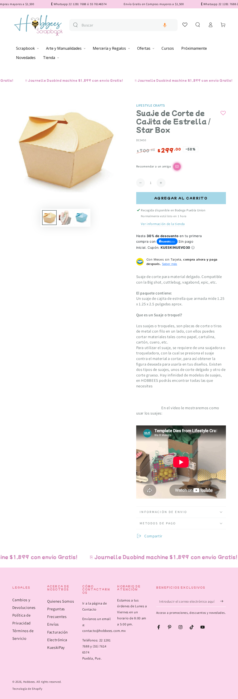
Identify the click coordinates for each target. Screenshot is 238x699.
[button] (165, 25)
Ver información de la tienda (163, 224)
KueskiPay (56, 647)
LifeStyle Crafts (150, 105)
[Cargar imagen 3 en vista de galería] (81, 217)
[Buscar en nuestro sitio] (75, 25)
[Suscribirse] (223, 601)
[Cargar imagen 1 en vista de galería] (49, 217)
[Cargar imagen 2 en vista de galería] (65, 217)
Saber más (169, 263)
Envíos (53, 624)
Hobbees (29, 682)
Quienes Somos (60, 601)
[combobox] (128, 25)
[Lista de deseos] (185, 24)
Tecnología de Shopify (27, 689)
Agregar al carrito (181, 198)
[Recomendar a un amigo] (177, 167)
